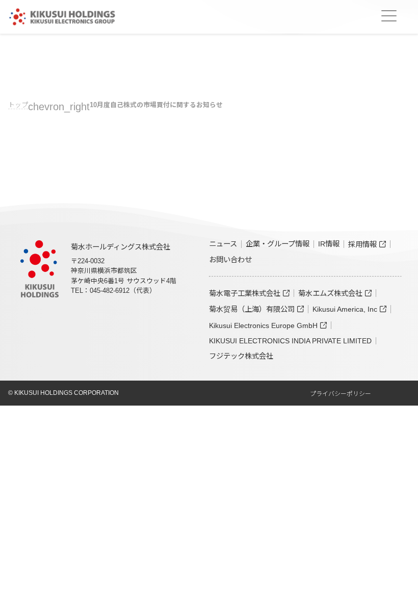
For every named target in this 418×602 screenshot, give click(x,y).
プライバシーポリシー (340, 393)
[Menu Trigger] (389, 16)
